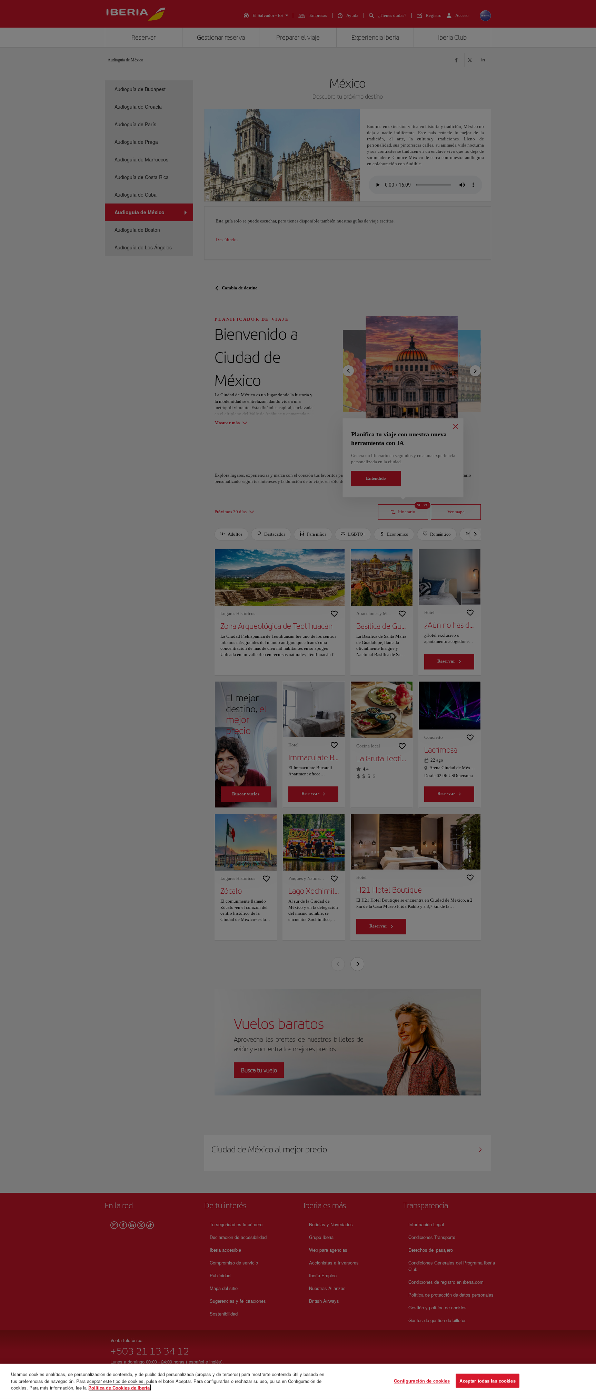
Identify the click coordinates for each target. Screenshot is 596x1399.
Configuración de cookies (422, 1381)
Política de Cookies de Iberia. (119, 1387)
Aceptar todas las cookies (487, 1381)
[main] (298, 1381)
